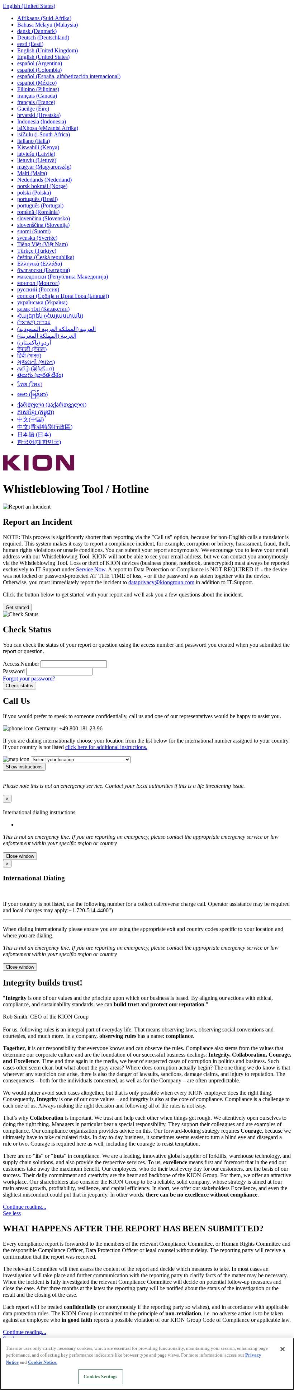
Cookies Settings (100, 1376)
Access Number (22, 664)
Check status (19, 685)
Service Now (90, 569)
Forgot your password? (29, 678)
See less (12, 1213)
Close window (20, 856)
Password (14, 671)
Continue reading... (24, 1207)
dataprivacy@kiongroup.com (161, 582)
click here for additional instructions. (106, 747)
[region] (147, 1364)
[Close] (282, 1349)
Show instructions (24, 766)
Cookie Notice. (42, 1362)
